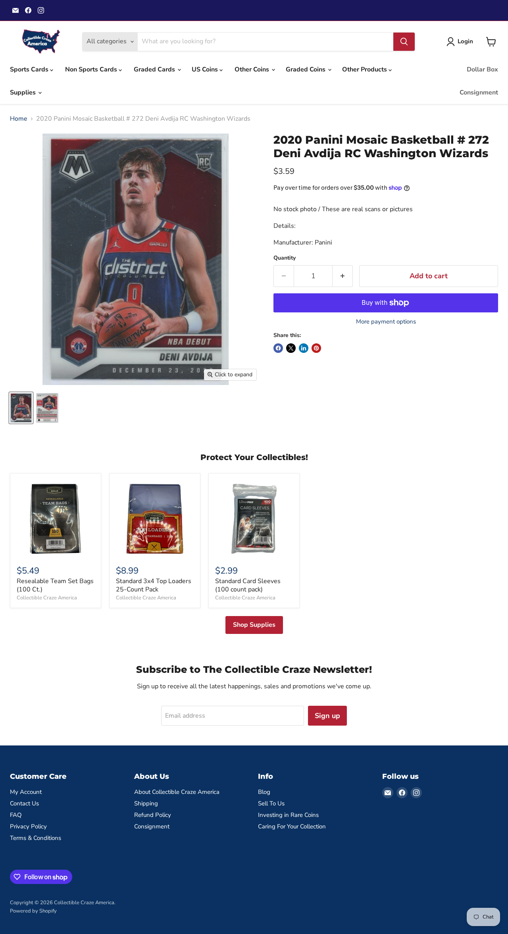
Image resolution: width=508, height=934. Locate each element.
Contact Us (24, 803)
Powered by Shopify (33, 911)
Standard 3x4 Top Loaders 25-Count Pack (153, 585)
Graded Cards (155, 69)
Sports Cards (30, 69)
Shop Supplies (254, 624)
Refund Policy (152, 815)
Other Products (365, 69)
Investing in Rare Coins (288, 815)
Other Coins (253, 69)
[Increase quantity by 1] (343, 276)
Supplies (23, 92)
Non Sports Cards (92, 69)
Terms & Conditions (35, 838)
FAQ (16, 815)
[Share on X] (291, 348)
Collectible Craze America (47, 597)
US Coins (205, 69)
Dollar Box (482, 69)
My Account (26, 792)
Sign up (327, 715)
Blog (264, 792)
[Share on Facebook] (278, 348)
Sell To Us (271, 803)
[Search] (404, 42)
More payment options (386, 321)
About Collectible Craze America (176, 792)
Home (18, 118)
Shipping (146, 803)
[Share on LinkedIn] (303, 348)
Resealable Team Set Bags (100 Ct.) (55, 585)
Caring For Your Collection (292, 826)
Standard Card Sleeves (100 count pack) (248, 585)
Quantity (284, 258)
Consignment (479, 92)
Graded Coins (306, 69)
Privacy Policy (28, 826)
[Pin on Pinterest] (316, 348)
